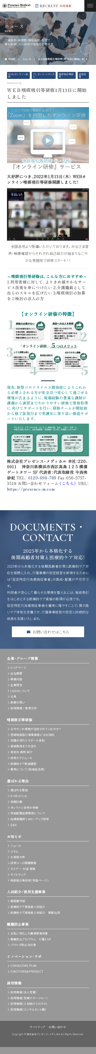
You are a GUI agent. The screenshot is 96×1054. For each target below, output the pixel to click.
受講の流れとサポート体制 (27, 740)
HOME (12, 59)
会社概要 (16, 673)
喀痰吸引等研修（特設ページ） (29, 880)
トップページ (18, 667)
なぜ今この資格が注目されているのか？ (35, 729)
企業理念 (16, 685)
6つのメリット (18, 796)
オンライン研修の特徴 (24, 807)
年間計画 (16, 802)
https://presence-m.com (31, 489)
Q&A (13, 825)
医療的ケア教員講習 (23, 764)
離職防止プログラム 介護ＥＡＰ (30, 939)
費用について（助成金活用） (27, 769)
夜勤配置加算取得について (27, 813)
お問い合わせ (57, 1027)
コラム (14, 851)
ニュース (27, 59)
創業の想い (17, 702)
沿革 (13, 696)
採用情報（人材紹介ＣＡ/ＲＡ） (29, 1003)
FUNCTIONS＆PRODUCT (26, 971)
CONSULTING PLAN (23, 965)
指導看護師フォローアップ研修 (29, 819)
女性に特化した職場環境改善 (29, 933)
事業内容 (16, 679)
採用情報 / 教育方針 (23, 708)
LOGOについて (20, 691)
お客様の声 (17, 857)
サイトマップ (18, 874)
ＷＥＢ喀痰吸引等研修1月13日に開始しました (63, 59)
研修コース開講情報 (23, 863)
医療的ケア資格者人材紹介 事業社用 (35, 912)
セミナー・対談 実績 (22, 869)
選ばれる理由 (19, 790)
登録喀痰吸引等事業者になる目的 (32, 735)
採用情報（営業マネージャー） (29, 998)
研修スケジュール (21, 758)
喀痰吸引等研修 (66, 75)
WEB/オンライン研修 (18, 75)
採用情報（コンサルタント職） (28, 1009)
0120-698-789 (42, 478)
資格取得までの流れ (23, 746)
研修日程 (82, 75)
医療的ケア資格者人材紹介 (27, 907)
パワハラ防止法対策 (23, 945)
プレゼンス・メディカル (43, 75)
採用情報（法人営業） (23, 992)
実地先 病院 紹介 (21, 752)
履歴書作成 (17, 901)
